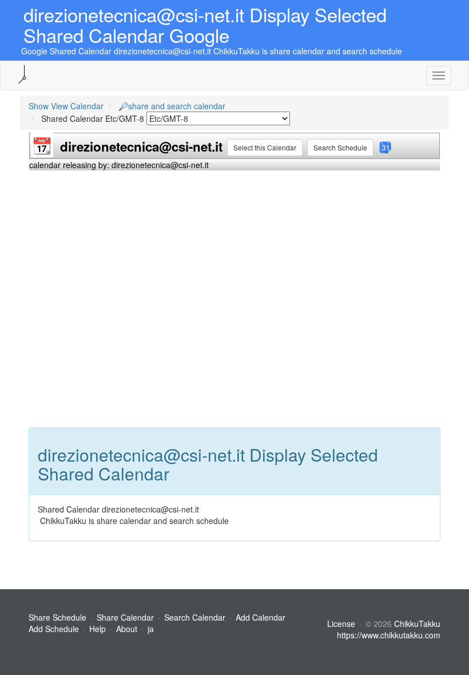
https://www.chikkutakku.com (388, 635)
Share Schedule (57, 617)
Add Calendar (260, 617)
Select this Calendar (264, 147)
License (341, 623)
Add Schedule (54, 628)
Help (97, 628)
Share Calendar (125, 617)
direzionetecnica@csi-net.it (141, 146)
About (126, 628)
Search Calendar (196, 617)
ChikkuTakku (417, 623)
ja (151, 628)
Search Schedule (340, 147)
